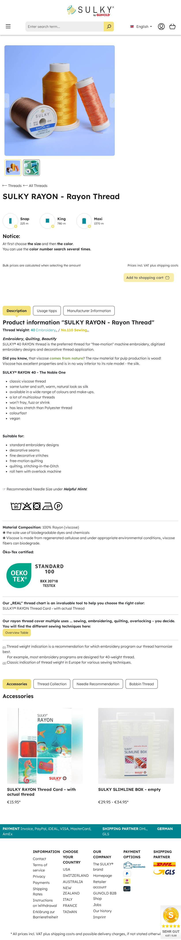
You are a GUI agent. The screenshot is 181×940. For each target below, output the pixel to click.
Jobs (97, 904)
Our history (102, 911)
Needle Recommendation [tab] (98, 684)
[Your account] (161, 26)
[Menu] (8, 26)
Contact (39, 858)
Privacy (39, 876)
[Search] (109, 26)
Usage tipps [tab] (47, 310)
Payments (41, 882)
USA (66, 869)
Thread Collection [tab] (51, 684)
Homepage (102, 875)
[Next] (113, 100)
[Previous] (6, 100)
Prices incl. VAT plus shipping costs (153, 265)
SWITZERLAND (76, 875)
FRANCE (70, 905)
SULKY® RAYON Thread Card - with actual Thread (44, 608)
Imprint (99, 917)
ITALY (67, 899)
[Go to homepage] (90, 10)
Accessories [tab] (17, 684)
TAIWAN (70, 912)
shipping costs (63, 934)
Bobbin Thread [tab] (141, 684)
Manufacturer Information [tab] (89, 310)
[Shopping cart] (172, 26)
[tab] (17, 311)
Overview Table (16, 633)
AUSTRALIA (73, 881)
